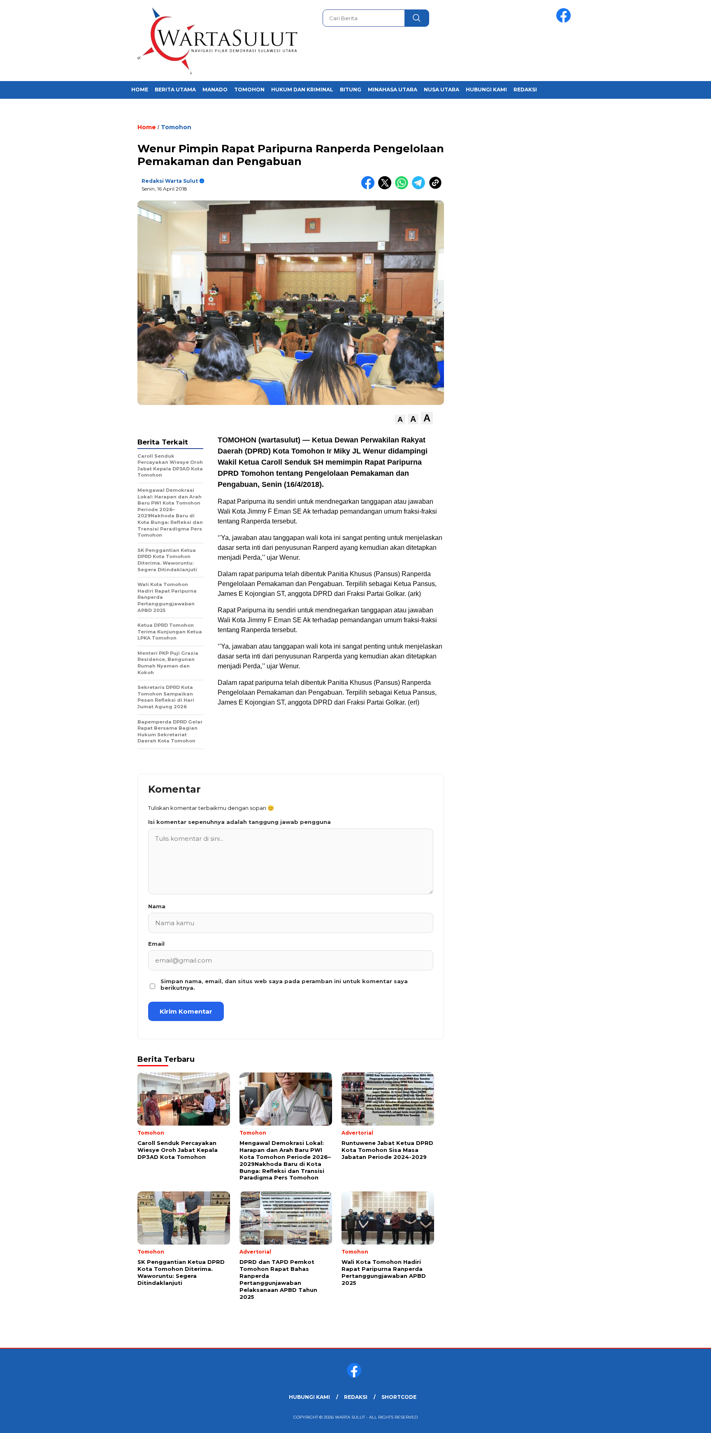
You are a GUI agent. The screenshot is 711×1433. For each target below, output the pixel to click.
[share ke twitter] (386, 187)
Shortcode (398, 1397)
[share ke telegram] (420, 187)
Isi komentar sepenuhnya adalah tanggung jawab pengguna (239, 822)
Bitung (350, 89)
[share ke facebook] (369, 187)
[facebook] (565, 21)
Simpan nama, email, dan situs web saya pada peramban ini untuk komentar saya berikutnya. (284, 984)
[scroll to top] (683, 1420)
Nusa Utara (441, 89)
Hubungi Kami (486, 89)
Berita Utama (175, 89)
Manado (215, 89)
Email (156, 943)
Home (139, 89)
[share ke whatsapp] (403, 187)
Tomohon (249, 89)
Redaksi (525, 89)
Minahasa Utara (392, 89)
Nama (156, 906)
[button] (400, 419)
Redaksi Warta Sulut (170, 181)
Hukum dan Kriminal (302, 89)
